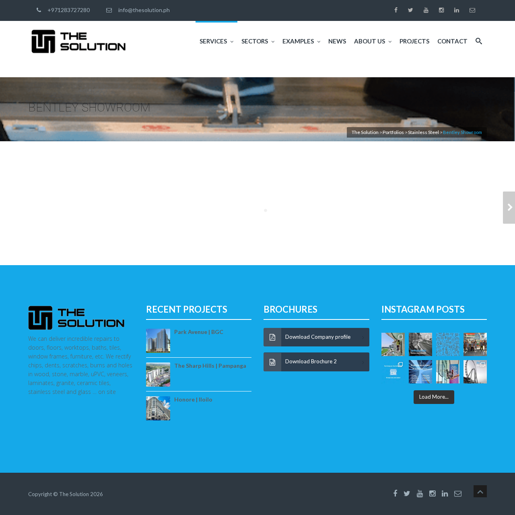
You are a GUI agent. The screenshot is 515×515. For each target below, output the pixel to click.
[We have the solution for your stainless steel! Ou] (420, 344)
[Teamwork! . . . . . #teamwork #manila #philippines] (475, 344)
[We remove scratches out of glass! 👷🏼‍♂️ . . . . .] (420, 371)
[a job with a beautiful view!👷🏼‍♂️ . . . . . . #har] (393, 344)
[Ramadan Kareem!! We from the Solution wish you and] (447, 344)
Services (213, 41)
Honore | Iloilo (193, 399)
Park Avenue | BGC (198, 331)
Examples (298, 41)
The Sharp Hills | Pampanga (210, 365)
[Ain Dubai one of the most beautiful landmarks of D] (475, 371)
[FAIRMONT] (509, 208)
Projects (414, 41)
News (337, 41)
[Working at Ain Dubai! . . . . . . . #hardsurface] (447, 371)
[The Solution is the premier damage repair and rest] (393, 371)
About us (369, 41)
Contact (452, 41)
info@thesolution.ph (143, 9)
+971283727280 (67, 9)
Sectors (254, 41)
